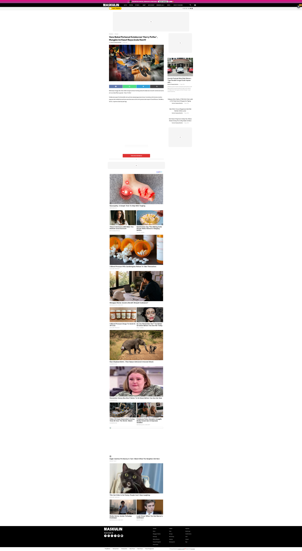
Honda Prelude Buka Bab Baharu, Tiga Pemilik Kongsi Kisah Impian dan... (179, 80)
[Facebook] (183, 9)
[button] (190, 5)
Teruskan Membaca (136, 155)
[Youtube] (190, 9)
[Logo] (111, 5)
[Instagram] (185, 9)
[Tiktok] (188, 9)
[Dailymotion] (192, 9)
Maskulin (111, 34)
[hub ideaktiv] (195, 4)
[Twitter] (187, 9)
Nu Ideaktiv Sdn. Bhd (181, 548)
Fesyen (116, 34)
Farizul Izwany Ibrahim (115, 42)
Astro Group (193, 548)
